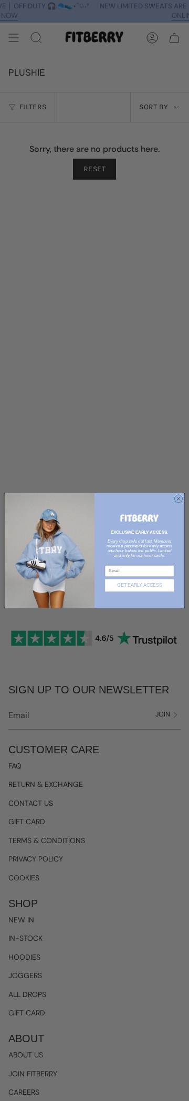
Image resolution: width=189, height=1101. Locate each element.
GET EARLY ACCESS (139, 585)
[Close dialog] (178, 499)
